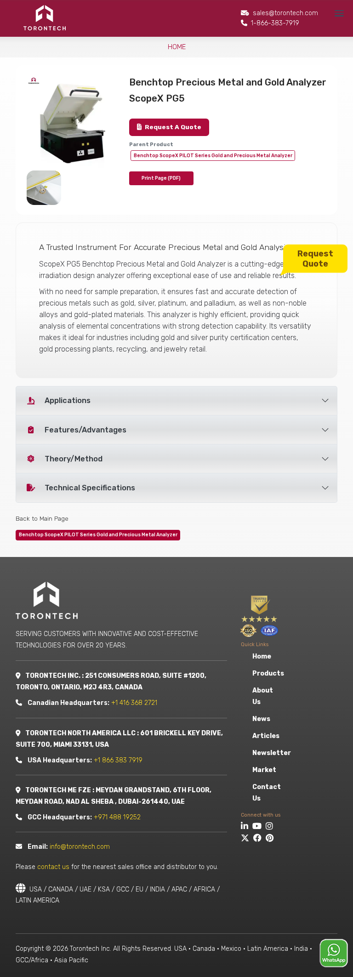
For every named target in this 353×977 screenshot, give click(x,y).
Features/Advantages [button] (85, 430)
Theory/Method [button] (73, 458)
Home (177, 47)
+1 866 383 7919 (118, 760)
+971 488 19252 (117, 817)
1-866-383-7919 (275, 23)
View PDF (161, 178)
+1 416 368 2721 (134, 703)
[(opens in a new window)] (246, 827)
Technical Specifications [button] (90, 487)
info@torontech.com (80, 847)
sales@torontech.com (285, 13)
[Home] (44, 17)
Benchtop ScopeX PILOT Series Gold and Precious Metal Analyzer (213, 156)
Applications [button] (68, 400)
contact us (53, 867)
